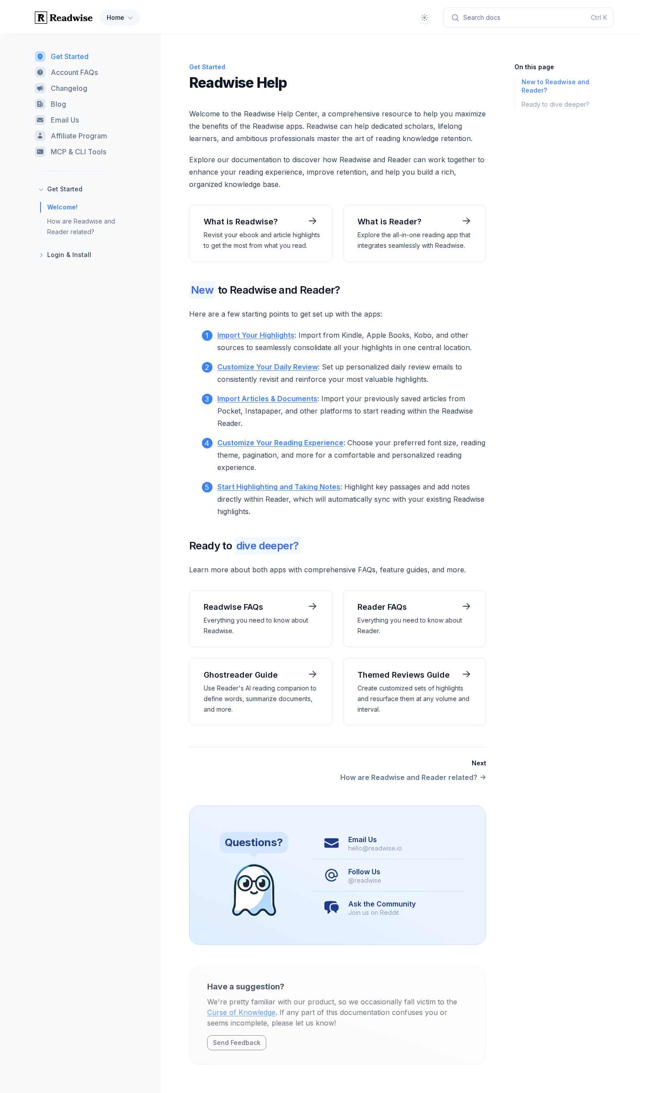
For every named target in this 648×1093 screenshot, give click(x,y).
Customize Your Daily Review (267, 366)
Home (115, 17)
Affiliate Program (79, 135)
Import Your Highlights (255, 335)
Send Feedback (237, 1042)
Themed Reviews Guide (404, 674)
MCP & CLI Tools (78, 151)
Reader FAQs (382, 607)
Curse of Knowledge (241, 1012)
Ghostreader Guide (241, 674)
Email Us (65, 120)
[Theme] (424, 17)
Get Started (70, 56)
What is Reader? (389, 221)
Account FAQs (74, 72)
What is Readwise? (241, 221)
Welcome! (62, 207)
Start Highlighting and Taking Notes (278, 486)
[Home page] (64, 17)
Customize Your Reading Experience (280, 442)
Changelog (69, 88)
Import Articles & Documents (267, 398)
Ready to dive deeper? (555, 104)
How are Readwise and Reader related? (81, 226)
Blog (58, 104)
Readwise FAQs (233, 607)
